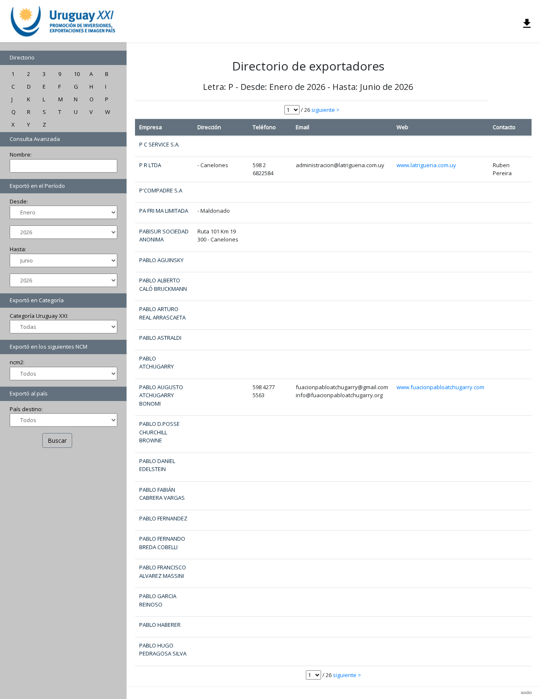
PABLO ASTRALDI (160, 337)
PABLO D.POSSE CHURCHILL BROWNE (159, 432)
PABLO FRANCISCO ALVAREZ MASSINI (162, 572)
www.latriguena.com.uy (426, 165)
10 (77, 74)
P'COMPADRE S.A (160, 190)
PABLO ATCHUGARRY (156, 363)
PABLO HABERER (160, 625)
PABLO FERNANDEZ (163, 518)
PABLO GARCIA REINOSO (157, 600)
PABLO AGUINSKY (161, 260)
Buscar (57, 440)
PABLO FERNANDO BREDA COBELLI (162, 543)
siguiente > (325, 110)
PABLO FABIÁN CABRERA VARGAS (162, 494)
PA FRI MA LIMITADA (163, 210)
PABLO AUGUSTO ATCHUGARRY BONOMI (161, 395)
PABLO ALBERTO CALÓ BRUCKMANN (163, 284)
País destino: (26, 409)
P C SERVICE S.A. (159, 144)
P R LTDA (150, 165)
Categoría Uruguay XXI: (39, 316)
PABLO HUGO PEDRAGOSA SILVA (162, 650)
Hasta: (18, 249)
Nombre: (21, 154)
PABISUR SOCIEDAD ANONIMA (164, 236)
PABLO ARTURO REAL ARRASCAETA (162, 313)
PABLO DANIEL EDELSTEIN (157, 465)
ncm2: (17, 362)
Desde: (19, 201)
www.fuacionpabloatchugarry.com (440, 387)
